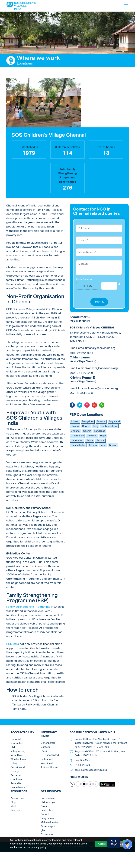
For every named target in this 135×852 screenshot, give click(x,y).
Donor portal (48, 743)
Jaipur (89, 440)
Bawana (101, 421)
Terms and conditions (16, 777)
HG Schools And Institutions (50, 757)
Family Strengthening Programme (28, 607)
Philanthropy (48, 802)
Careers (45, 747)
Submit (99, 301)
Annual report (18, 798)
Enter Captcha (84, 279)
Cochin (87, 431)
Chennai (75, 431)
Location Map (82, 760)
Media (14, 806)
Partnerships (48, 798)
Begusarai (114, 421)
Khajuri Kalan (78, 445)
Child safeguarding (18, 749)
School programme (47, 816)
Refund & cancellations (18, 785)
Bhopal (86, 426)
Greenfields (77, 436)
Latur (103, 445)
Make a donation (50, 822)
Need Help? (114, 843)
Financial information (17, 741)
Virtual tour (17, 755)
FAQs (44, 751)
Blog (13, 802)
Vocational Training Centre (49, 765)
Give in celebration (47, 808)
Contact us (47, 834)
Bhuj (95, 426)
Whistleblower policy (18, 761)
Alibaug (75, 421)
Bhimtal (75, 426)
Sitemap (15, 810)
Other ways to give (48, 828)
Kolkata (92, 445)
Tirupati (113, 445)
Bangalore (88, 421)
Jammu (100, 440)
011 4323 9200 (83, 765)
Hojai (103, 436)
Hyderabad (77, 440)
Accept (101, 843)
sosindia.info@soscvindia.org (91, 770)
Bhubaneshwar (109, 426)
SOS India (12, 644)
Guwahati (92, 436)
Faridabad (99, 431)
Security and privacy (18, 769)
